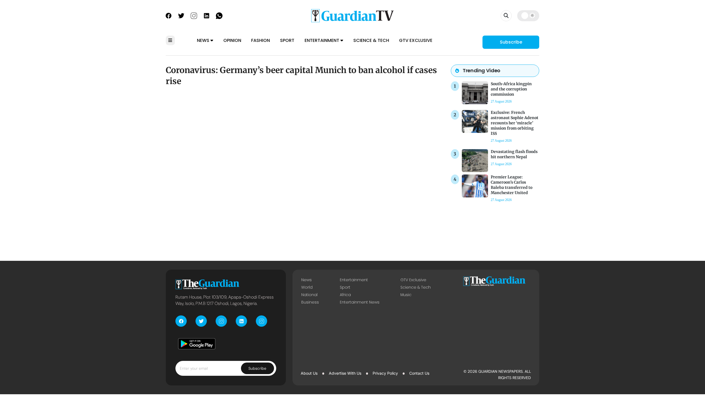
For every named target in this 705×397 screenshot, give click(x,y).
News (203, 40)
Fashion (260, 40)
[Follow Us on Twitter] (181, 15)
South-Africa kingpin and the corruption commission (511, 89)
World (307, 287)
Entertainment (322, 40)
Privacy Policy (385, 373)
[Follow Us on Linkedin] (206, 15)
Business (310, 302)
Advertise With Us (345, 373)
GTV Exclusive (415, 40)
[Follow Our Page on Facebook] (168, 15)
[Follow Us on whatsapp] (219, 15)
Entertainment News (359, 302)
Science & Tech (371, 40)
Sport (287, 40)
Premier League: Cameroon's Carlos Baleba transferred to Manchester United (511, 185)
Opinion (232, 40)
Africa (345, 294)
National (309, 294)
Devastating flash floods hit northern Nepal (514, 154)
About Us (309, 373)
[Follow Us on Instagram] (193, 15)
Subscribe (511, 42)
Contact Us (419, 373)
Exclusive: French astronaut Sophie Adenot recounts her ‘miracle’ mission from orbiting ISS (514, 123)
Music (405, 294)
